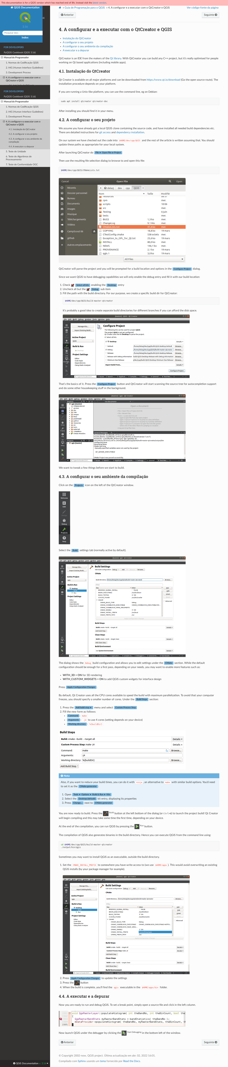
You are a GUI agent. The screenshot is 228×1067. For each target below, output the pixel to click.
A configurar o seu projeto (78, 42)
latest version (99, 3)
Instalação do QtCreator (77, 38)
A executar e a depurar (76, 50)
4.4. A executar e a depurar (21, 147)
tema (103, 1061)
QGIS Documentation (26, 7)
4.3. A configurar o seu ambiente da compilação (25, 140)
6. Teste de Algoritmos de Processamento (19, 158)
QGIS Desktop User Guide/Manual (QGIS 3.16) (21, 55)
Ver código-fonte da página (202, 7)
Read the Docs (131, 1061)
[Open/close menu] (2, 101)
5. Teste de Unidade (16, 151)
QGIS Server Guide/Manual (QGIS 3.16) (24, 62)
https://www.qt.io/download (163, 79)
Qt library (115, 58)
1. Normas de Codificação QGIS (22, 107)
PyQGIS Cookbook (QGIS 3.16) (20, 96)
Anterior (68, 15)
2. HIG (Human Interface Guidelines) (24, 112)
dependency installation (130, 132)
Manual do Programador (16, 101)
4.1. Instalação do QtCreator (22, 129)
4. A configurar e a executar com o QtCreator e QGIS (23, 123)
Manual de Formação (15, 67)
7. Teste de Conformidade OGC (22, 164)
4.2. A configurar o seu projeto (23, 134)
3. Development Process (18, 116)
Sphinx (82, 1061)
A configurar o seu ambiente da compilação (88, 46)
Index (25, 37)
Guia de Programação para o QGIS (85, 7)
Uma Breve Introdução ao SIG (19, 72)
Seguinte (209, 15)
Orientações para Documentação (21, 84)
